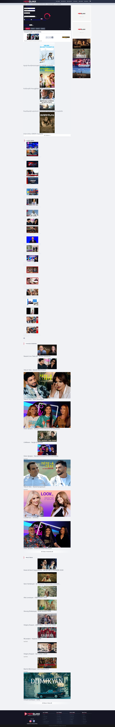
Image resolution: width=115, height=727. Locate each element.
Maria (44, 714)
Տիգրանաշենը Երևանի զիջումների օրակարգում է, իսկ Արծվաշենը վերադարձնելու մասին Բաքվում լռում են (32, 158)
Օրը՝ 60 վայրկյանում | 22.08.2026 (31, 176)
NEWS (81, 1)
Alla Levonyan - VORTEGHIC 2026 (35, 597)
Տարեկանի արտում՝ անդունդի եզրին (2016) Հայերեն (43, 111)
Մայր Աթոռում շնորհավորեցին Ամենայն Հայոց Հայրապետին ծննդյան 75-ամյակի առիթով (31, 297)
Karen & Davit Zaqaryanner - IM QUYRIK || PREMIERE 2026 (43, 570)
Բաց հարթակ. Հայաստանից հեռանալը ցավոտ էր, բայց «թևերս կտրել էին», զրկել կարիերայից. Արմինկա (32, 207)
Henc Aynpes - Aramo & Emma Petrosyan (38, 548)
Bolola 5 (44, 719)
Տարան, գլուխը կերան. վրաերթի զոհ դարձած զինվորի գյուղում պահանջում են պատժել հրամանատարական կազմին (31, 286)
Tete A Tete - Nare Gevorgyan (34, 399)
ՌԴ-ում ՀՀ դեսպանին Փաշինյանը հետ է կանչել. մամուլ (31, 306)
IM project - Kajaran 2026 (32, 639)
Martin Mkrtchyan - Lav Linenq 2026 (36, 669)
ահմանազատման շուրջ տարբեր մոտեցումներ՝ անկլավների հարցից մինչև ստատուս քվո (32, 253)
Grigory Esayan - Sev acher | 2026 (35, 654)
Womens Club (59, 719)
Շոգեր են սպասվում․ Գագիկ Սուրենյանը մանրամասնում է (30, 315)
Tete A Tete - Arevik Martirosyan (30, 225)
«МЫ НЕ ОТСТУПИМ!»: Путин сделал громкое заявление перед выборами (32, 244)
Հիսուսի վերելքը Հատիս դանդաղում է (29, 217)
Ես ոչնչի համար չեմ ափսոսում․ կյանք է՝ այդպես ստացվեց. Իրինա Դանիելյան (32, 335)
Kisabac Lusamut (59, 721)
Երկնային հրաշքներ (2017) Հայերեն (36, 88)
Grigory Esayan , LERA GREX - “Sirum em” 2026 (40, 625)
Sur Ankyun (59, 716)
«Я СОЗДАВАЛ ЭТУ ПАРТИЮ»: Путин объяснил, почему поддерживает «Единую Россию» (32, 234)
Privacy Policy (34, 723)
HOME (58, 1)
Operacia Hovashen (46, 721)
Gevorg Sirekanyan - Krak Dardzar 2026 (37, 611)
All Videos (47, 135)
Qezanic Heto (45, 716)
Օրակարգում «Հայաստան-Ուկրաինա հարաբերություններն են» (31, 197)
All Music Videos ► (47, 703)
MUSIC (75, 1)
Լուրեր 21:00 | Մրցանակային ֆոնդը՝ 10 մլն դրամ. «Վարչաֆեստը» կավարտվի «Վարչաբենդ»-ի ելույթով (30, 186)
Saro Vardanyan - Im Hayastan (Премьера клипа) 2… (42, 584)
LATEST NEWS (30, 140)
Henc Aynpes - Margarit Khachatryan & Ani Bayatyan (42, 428)
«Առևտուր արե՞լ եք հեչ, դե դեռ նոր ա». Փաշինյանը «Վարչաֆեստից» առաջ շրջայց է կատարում (32, 325)
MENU (86, 1)
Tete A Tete (58, 714)
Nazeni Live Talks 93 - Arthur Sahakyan (37, 356)
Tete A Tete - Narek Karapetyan (34, 487)
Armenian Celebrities (31, 343)
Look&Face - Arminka (31, 517)
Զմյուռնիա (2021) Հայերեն (33, 134)
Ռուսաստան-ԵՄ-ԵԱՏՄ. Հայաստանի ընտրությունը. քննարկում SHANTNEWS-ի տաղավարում (30, 264)
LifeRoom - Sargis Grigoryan (33, 442)
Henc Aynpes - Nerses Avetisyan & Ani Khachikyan (41, 456)
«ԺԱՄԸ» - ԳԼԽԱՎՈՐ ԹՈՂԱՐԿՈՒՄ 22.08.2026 (31, 168)
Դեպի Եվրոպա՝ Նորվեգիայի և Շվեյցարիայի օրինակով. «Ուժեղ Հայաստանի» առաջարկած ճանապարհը (31, 275)
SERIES (64, 1)
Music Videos (29, 557)
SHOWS (70, 1)
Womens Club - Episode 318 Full (30, 149)
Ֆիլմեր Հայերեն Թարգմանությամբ (33, 40)
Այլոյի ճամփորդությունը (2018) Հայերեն (38, 65)
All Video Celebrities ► (47, 551)
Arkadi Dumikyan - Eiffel (32, 700)
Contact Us (29, 723)
